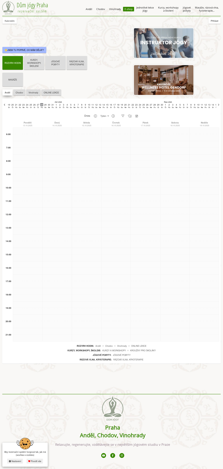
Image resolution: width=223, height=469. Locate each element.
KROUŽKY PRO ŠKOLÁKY (143, 350)
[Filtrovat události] (123, 115)
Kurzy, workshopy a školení (168, 9)
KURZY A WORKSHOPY (114, 350)
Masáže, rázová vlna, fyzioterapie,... (207, 9)
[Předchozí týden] (95, 116)
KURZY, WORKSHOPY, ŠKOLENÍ (34, 62)
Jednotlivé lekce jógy (145, 9)
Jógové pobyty (187, 9)
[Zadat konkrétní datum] (137, 115)
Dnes (87, 115)
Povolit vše (35, 461)
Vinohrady (115, 9)
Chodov (100, 9)
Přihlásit (214, 20)
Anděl (89, 9)
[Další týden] (113, 116)
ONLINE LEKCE (51, 92)
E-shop (129, 9)
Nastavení (16, 461)
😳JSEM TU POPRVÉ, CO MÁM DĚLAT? (24, 49)
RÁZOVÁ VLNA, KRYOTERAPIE (76, 63)
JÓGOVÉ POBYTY (55, 63)
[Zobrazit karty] (129, 115)
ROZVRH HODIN (13, 62)
